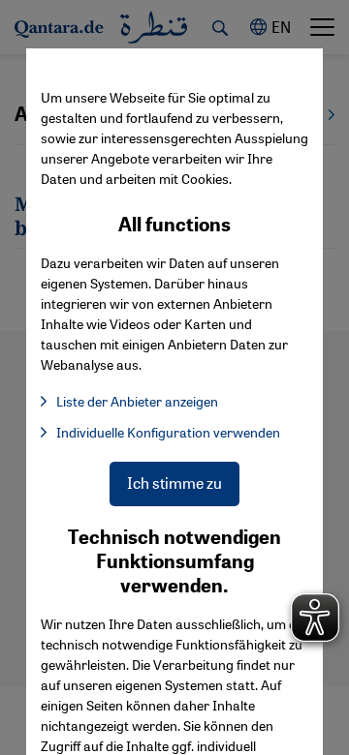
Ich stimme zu (174, 482)
